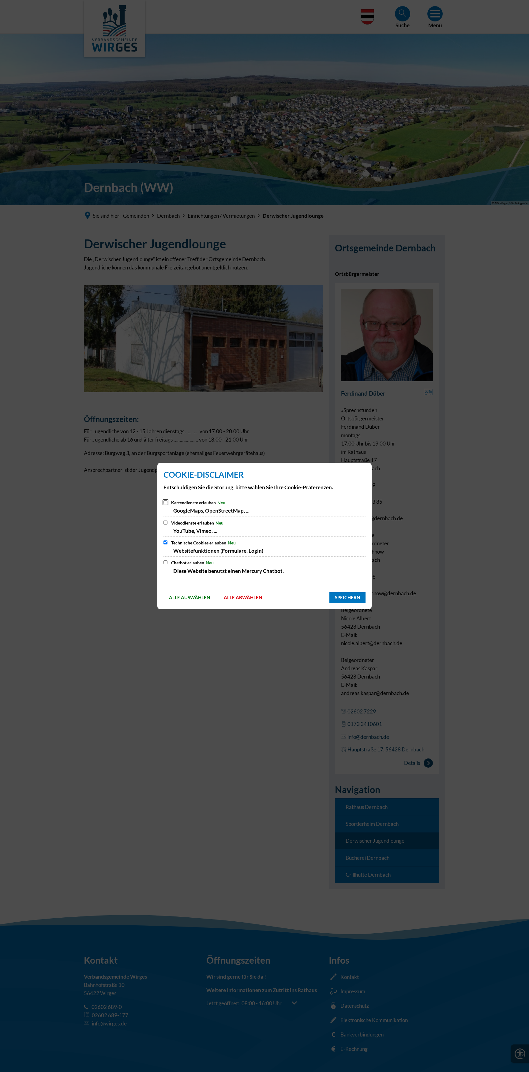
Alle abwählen (243, 597)
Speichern (347, 597)
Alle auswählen (189, 597)
